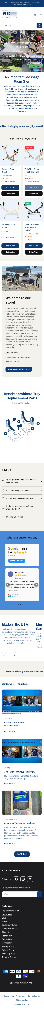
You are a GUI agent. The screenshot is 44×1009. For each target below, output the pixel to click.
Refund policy (9, 996)
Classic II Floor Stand (7, 170)
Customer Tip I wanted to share (19, 823)
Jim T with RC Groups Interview (19, 772)
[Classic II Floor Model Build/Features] (22, 701)
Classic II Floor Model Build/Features (15, 724)
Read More (8, 732)
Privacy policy (21, 996)
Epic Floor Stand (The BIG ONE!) (32, 170)
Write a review (16, 561)
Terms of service (34, 996)
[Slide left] (4, 654)
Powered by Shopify (22, 1004)
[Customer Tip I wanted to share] (22, 803)
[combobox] (22, 25)
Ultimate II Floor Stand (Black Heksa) (32, 227)
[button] (39, 15)
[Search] (39, 25)
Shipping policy (22, 1000)
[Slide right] (14, 654)
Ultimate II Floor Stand (8, 226)
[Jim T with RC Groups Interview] (22, 751)
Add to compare (10, 181)
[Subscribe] (39, 894)
